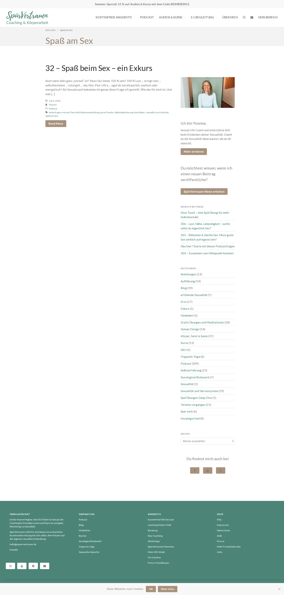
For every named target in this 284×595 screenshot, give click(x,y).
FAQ (219, 519)
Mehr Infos (167, 589)
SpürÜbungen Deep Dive (196, 397)
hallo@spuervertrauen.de (23, 544)
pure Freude (106, 112)
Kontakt (14, 549)
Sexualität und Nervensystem (199, 391)
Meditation (84, 530)
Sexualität (187, 384)
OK (151, 589)
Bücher (83, 535)
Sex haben (139, 112)
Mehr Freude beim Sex (229, 546)
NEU (183, 350)
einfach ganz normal (59, 112)
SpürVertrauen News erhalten (204, 191)
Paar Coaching (155, 535)
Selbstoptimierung (123, 112)
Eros (184, 301)
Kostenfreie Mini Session (161, 519)
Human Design (190, 329)
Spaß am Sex (51, 115)
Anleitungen (188, 274)
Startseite (50, 30)
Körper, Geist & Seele (194, 336)
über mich (187, 411)
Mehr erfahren (194, 151)
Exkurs (185, 308)
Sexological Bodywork (195, 377)
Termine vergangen (193, 404)
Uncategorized (190, 418)
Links (219, 552)
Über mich (230, 17)
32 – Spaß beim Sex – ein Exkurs (98, 68)
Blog (184, 288)
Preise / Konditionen (158, 562)
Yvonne (53, 104)
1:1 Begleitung (202, 17)
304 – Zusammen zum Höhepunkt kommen (207, 253)
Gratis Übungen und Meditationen (202, 322)
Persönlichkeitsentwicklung (85, 112)
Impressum (223, 524)
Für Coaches (154, 557)
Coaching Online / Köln (159, 524)
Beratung (152, 530)
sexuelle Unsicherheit (157, 112)
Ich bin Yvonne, (194, 123)
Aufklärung (188, 281)
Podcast (147, 17)
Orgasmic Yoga (190, 356)
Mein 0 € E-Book (156, 552)
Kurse (184, 343)
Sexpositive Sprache (89, 552)
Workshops (154, 541)
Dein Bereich (268, 17)
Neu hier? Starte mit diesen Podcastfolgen (208, 246)
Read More (55, 123)
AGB (219, 535)
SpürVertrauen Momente (161, 546)
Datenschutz (223, 530)
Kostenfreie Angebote (114, 17)
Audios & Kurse (170, 17)
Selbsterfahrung (191, 370)
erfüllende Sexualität (194, 295)
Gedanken (187, 315)
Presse (220, 541)
